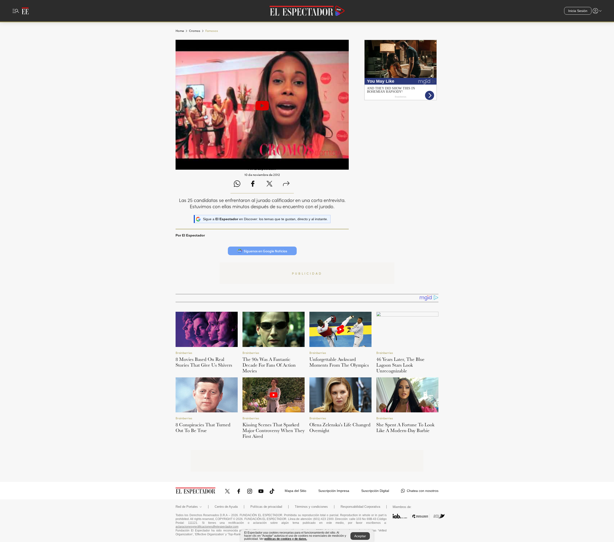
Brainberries (184, 352)
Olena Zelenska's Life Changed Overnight (340, 427)
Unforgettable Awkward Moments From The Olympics (339, 362)
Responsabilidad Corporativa (360, 506)
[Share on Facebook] (252, 184)
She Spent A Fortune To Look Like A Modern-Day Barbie (405, 427)
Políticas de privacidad (266, 506)
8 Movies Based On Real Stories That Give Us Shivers (204, 362)
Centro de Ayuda (226, 506)
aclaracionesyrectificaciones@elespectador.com (207, 526)
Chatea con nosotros (422, 491)
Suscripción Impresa (333, 491)
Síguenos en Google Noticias (265, 250)
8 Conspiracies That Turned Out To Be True (203, 427)
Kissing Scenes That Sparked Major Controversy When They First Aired (273, 430)
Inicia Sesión (577, 11)
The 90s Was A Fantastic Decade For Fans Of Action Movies (269, 365)
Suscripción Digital (375, 491)
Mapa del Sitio (295, 491)
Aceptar (360, 536)
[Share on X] (269, 184)
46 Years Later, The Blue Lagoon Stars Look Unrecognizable (400, 365)
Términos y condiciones (311, 506)
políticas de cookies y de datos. (285, 539)
